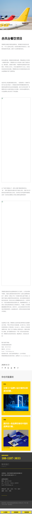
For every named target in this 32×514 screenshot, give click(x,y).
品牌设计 (17, 353)
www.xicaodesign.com (25, 355)
